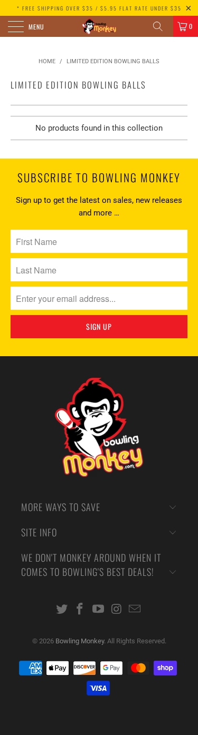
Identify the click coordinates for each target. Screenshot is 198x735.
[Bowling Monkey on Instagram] (117, 610)
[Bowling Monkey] (99, 26)
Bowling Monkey (79, 641)
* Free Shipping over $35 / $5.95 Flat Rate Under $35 (99, 8)
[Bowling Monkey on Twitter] (62, 610)
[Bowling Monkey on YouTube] (99, 610)
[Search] (161, 26)
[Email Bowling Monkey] (135, 610)
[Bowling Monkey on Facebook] (80, 610)
